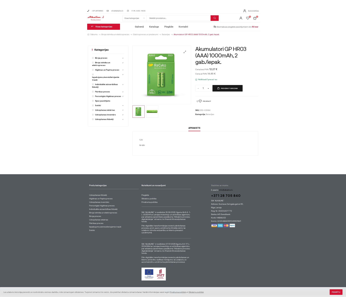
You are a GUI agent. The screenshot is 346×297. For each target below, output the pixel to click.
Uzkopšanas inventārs (105, 114)
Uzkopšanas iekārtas (105, 110)
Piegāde (168, 26)
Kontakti (183, 26)
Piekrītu (336, 292)
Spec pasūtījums (102, 101)
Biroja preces (101, 58)
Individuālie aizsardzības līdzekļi (103, 209)
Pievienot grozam (229, 88)
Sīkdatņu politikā (196, 292)
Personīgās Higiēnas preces (108, 96)
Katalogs (154, 26)
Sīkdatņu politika (149, 198)
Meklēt (215, 18)
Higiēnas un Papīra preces (107, 70)
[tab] (194, 128)
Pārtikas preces (102, 91)
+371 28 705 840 (226, 196)
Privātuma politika (149, 202)
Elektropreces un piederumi (145, 34)
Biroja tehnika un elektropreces (115, 34)
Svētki (98, 105)
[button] (185, 52)
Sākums (94, 34)
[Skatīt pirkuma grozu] (254, 18)
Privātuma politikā (178, 292)
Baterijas (166, 34)
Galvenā (139, 26)
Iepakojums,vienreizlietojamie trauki (105, 78)
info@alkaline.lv (226, 190)
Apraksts (194, 128)
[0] (247, 18)
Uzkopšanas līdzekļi (104, 119)
